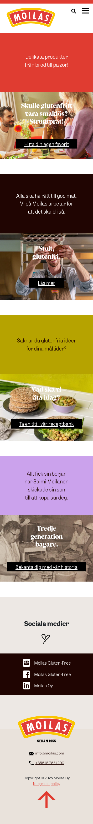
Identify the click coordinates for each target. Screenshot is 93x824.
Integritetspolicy (46, 783)
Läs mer (46, 282)
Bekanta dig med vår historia (47, 566)
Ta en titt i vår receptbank (46, 423)
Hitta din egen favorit (46, 143)
